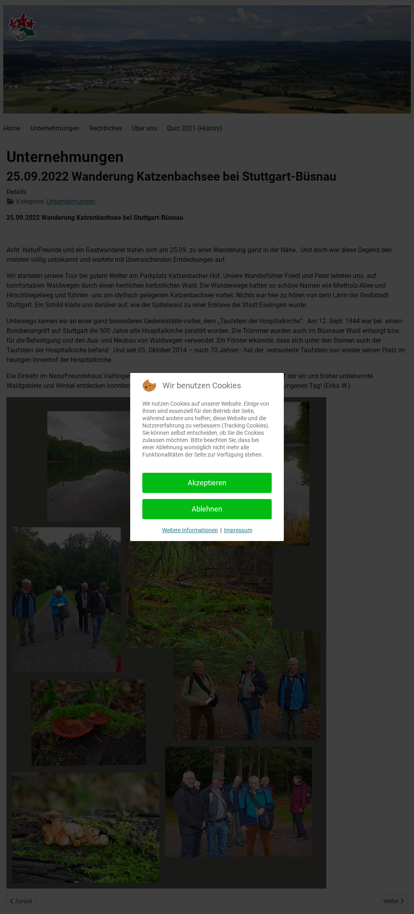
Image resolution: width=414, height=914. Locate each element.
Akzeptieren (207, 482)
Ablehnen (207, 509)
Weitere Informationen (190, 530)
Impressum (238, 530)
